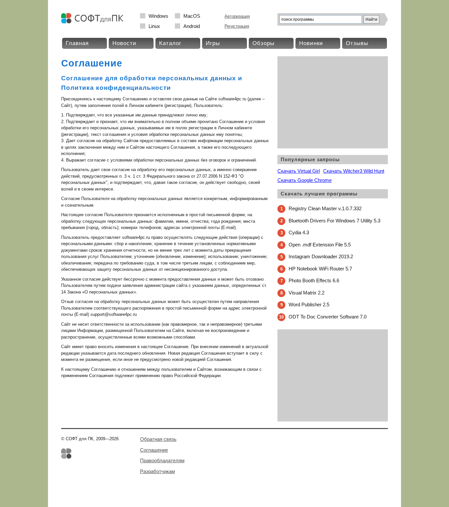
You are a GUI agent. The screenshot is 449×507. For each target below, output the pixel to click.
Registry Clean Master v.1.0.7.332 (325, 208)
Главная (77, 43)
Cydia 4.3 (299, 232)
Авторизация (237, 16)
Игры (213, 43)
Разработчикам (157, 471)
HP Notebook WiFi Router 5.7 (320, 268)
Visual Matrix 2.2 (306, 292)
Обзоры (263, 43)
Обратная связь (158, 439)
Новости (124, 43)
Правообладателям (162, 460)
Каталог (170, 43)
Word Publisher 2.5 (309, 304)
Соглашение (154, 450)
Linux (154, 26)
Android (191, 26)
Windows (158, 16)
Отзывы (357, 43)
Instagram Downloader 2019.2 (321, 256)
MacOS (191, 16)
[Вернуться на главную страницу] (94, 21)
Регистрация (237, 26)
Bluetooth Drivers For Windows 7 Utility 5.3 (334, 220)
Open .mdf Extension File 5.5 (320, 244)
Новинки (311, 43)
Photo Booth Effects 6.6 (314, 280)
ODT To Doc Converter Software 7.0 (327, 316)
